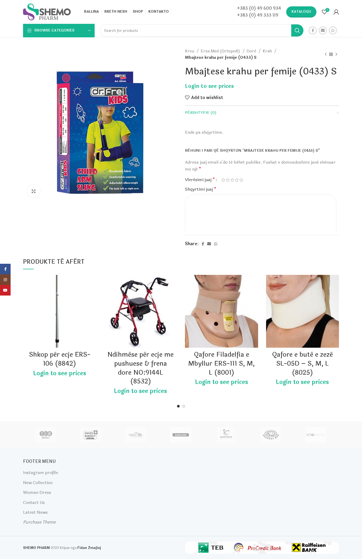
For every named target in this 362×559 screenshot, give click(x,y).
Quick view (92, 295)
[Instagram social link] (5, 279)
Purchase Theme (39, 522)
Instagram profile (40, 472)
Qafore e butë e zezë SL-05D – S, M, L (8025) (302, 363)
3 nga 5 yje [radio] (232, 180)
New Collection (37, 482)
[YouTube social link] (5, 290)
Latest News (35, 512)
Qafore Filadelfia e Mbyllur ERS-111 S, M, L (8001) (221, 363)
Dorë (251, 51)
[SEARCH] (297, 30)
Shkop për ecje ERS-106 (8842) (59, 359)
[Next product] (336, 54)
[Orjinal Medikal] (270, 435)
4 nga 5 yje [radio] (237, 180)
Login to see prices (209, 86)
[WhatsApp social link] (333, 30)
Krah (268, 51)
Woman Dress (37, 492)
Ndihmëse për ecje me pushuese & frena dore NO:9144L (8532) (140, 368)
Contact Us (34, 502)
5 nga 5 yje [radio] (241, 180)
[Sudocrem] (180, 435)
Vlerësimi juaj (200, 180)
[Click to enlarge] (33, 191)
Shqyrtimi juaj (200, 189)
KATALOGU (301, 11)
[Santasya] (225, 435)
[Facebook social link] (313, 30)
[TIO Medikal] (45, 435)
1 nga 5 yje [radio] (223, 180)
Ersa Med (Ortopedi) (221, 51)
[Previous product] (325, 54)
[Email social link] (323, 30)
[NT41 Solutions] (315, 435)
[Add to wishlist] (92, 283)
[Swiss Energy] (90, 435)
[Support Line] (135, 435)
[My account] (336, 12)
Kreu (190, 51)
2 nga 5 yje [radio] (228, 180)
